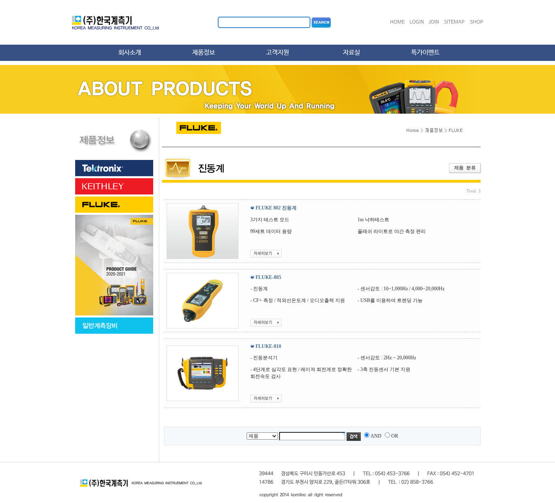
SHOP (476, 22)
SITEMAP (454, 22)
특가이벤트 (425, 52)
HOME (397, 22)
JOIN (434, 22)
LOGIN (417, 22)
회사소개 (129, 52)
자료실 (351, 52)
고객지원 (277, 52)
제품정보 (203, 52)
